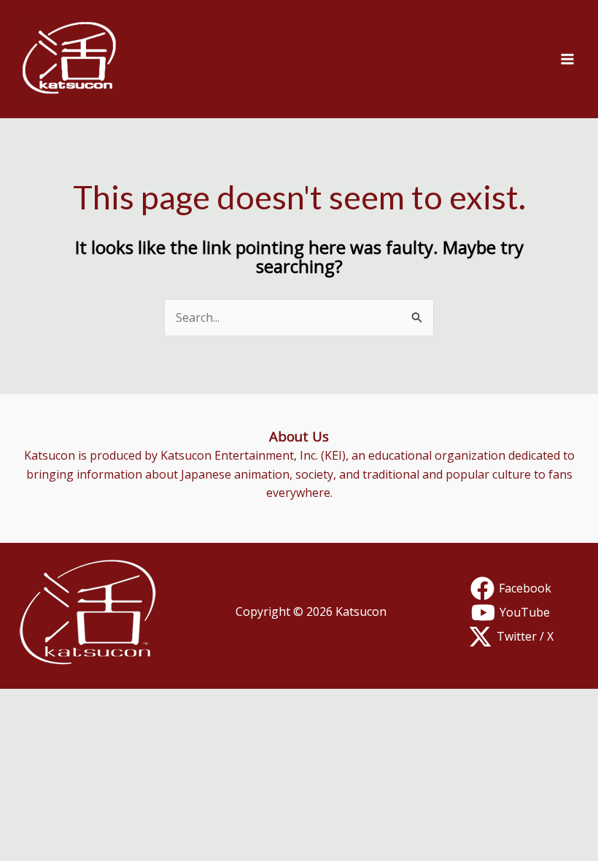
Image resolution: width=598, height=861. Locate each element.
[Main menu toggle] (567, 59)
